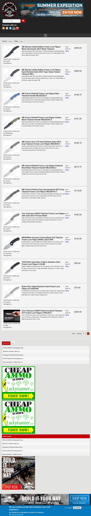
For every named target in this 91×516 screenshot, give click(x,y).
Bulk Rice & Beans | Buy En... (11, 351)
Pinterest (17, 28)
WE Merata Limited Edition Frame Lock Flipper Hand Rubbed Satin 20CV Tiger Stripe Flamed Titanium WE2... (41, 72)
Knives (67, 51)
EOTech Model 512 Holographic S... (13, 358)
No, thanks (77, 507)
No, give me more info (16, 514)
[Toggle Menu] (45, 35)
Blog (12, 343)
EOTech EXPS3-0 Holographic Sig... (13, 348)
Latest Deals (7, 343)
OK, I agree (68, 508)
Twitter (11, 28)
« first (73, 333)
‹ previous (79, 333)
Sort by (4, 41)
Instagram (14, 28)
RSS (4, 28)
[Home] (9, 9)
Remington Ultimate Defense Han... (13, 355)
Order (16, 41)
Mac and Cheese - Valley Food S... (13, 362)
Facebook (7, 28)
